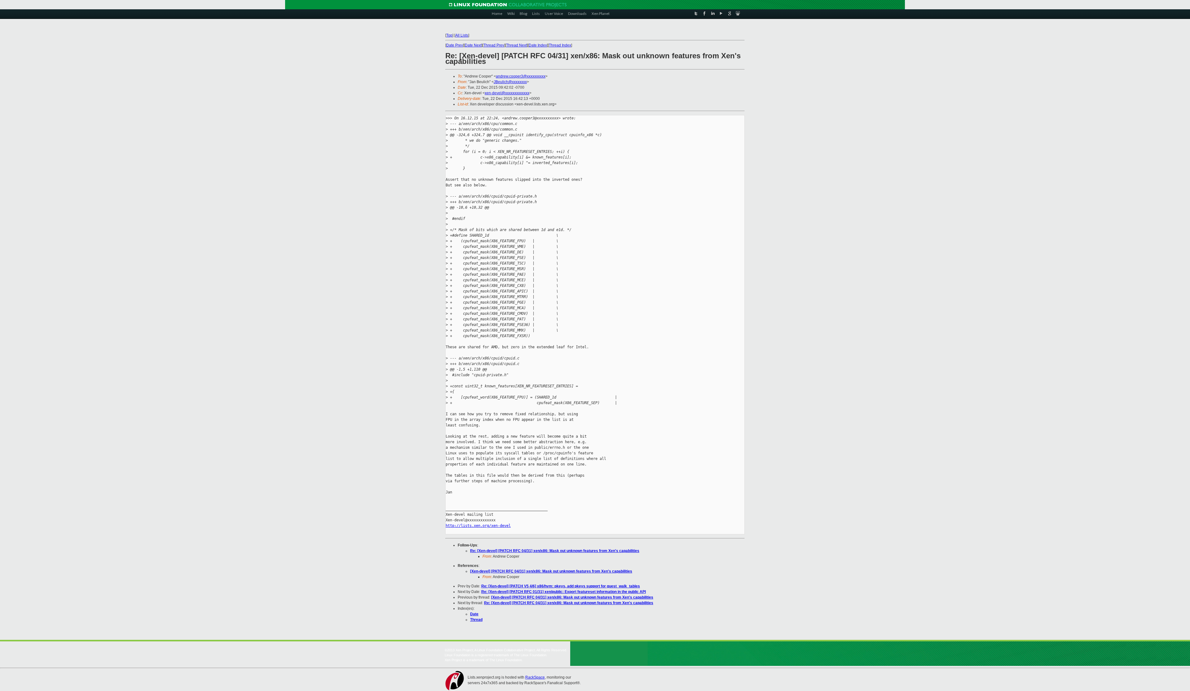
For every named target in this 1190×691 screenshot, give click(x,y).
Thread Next (516, 45)
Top (449, 35)
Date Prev (454, 45)
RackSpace (535, 677)
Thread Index (560, 45)
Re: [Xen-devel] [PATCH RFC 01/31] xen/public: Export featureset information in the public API (563, 592)
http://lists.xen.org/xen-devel (478, 526)
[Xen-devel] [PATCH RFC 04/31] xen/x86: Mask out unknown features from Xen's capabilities (551, 571)
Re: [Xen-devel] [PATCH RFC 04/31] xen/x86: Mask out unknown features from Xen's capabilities (554, 551)
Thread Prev (493, 45)
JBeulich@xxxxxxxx (510, 82)
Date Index (538, 45)
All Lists (461, 35)
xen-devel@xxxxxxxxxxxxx (507, 93)
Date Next (473, 45)
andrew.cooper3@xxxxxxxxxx (520, 76)
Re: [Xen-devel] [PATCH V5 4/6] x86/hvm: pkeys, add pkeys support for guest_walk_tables (560, 586)
